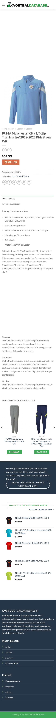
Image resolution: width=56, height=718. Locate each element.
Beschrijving (8, 199)
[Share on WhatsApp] (4, 182)
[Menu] (3, 4)
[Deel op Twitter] (14, 182)
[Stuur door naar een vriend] (19, 182)
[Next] (54, 432)
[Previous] (2, 432)
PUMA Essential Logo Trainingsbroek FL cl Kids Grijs (14, 441)
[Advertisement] (28, 39)
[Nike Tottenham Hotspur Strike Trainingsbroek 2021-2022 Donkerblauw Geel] (41, 419)
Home (4, 129)
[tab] (28, 198)
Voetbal (20, 129)
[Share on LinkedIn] (29, 182)
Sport (12, 129)
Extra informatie (11, 204)
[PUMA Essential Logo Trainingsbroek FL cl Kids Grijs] (14, 419)
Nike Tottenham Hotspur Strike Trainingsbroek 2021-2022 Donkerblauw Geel (41, 442)
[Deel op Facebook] (9, 182)
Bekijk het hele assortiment (40, 509)
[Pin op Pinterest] (24, 182)
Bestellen (11, 162)
